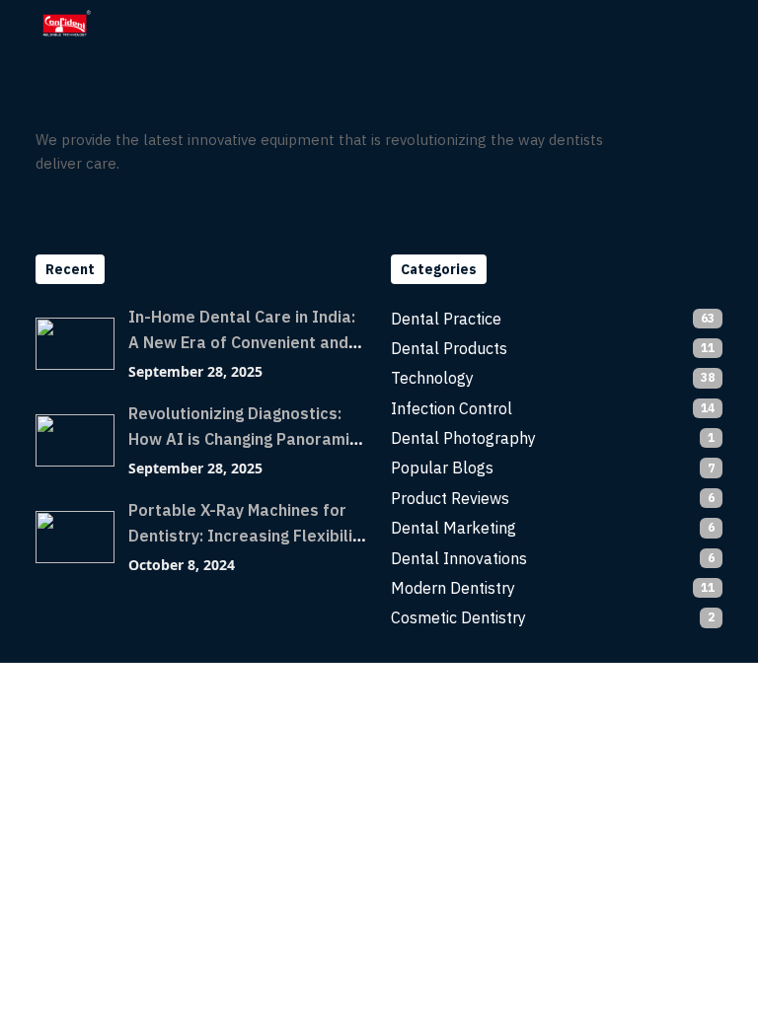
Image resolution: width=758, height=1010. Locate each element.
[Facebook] (623, 140)
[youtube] (698, 140)
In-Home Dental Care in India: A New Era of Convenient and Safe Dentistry (241, 342)
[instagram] (660, 140)
